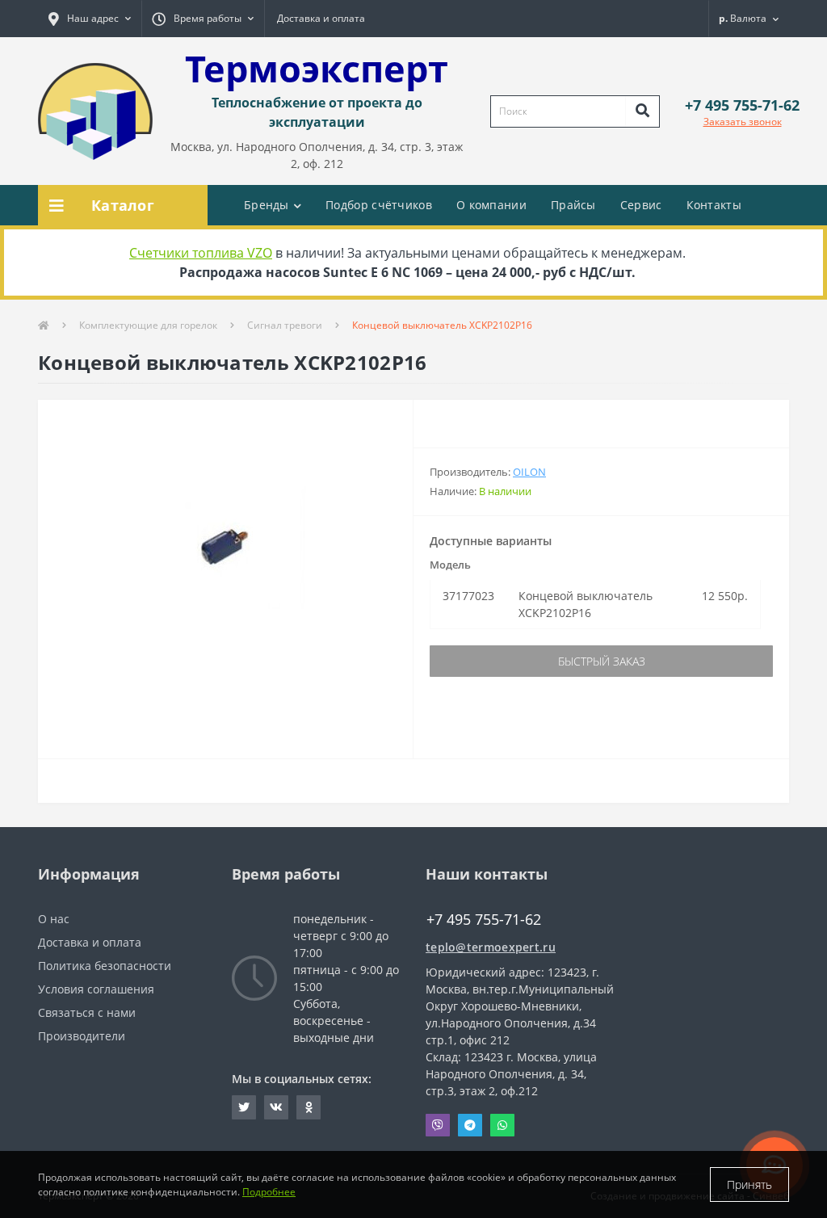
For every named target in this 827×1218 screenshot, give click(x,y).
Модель (450, 564)
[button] (89, 18)
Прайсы (573, 204)
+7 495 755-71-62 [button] (483, 919)
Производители (81, 1036)
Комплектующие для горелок (148, 325)
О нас (53, 918)
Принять (749, 1184)
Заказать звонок (742, 121)
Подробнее (269, 1192)
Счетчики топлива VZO (200, 253)
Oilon (529, 471)
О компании (491, 204)
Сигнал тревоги (284, 325)
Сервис (641, 204)
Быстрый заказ (601, 661)
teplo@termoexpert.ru (491, 947)
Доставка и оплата (321, 18)
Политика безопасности (104, 965)
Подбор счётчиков (378, 204)
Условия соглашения (96, 989)
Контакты (713, 204)
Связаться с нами (87, 1012)
